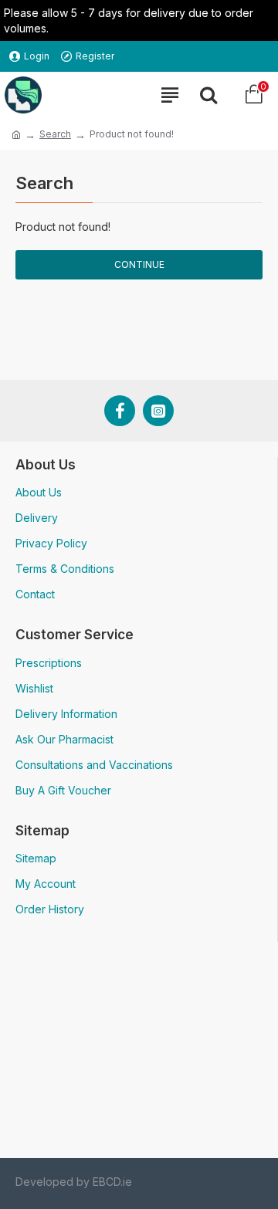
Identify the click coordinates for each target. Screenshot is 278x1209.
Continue (139, 264)
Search (55, 134)
